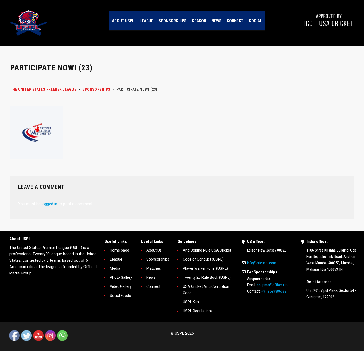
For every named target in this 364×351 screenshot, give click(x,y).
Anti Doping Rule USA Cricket (207, 250)
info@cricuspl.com (261, 263)
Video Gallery (121, 286)
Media (115, 268)
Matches (153, 268)
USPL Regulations (198, 311)
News (151, 277)
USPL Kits (191, 302)
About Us (154, 250)
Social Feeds (120, 295)
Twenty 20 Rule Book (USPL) (207, 277)
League (116, 259)
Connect (153, 286)
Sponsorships (157, 259)
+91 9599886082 (273, 291)
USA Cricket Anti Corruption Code (206, 289)
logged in (49, 203)
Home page (119, 250)
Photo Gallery (121, 277)
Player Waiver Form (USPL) (205, 268)
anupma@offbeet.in (272, 284)
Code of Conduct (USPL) (203, 259)
